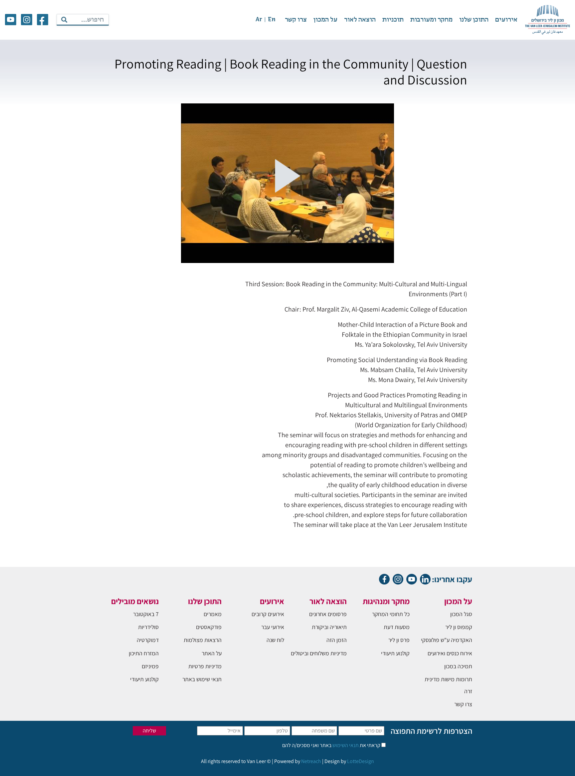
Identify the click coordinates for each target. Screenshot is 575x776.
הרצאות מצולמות (203, 640)
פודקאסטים (209, 627)
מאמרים (213, 614)
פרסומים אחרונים (328, 614)
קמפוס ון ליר (458, 627)
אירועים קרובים (268, 614)
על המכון (325, 20)
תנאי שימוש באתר (202, 679)
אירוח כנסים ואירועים (450, 653)
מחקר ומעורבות (431, 20)
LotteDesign (360, 761)
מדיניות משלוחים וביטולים (319, 653)
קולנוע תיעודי (395, 653)
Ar (259, 20)
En (272, 20)
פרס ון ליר (399, 640)
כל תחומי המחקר (391, 614)
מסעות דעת (397, 627)
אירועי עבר (272, 627)
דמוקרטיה (148, 640)
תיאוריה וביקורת (329, 627)
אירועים (506, 20)
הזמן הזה (336, 640)
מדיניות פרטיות (205, 666)
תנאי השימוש (345, 745)
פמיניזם (150, 666)
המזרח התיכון (144, 653)
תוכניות (393, 20)
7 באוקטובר (146, 614)
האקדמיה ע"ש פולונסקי (446, 640)
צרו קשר (296, 20)
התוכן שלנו (473, 20)
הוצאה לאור (360, 20)
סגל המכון (461, 614)
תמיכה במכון (458, 666)
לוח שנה (275, 640)
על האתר (212, 653)
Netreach (311, 761)
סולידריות (148, 627)
